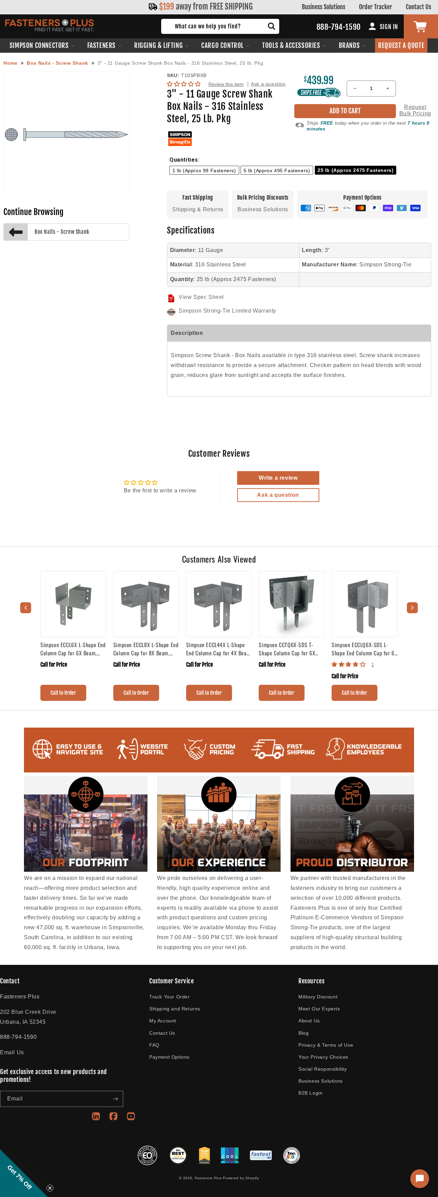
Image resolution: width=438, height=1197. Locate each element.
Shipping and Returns (174, 1008)
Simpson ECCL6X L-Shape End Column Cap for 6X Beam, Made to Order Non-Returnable (73, 649)
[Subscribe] (115, 1099)
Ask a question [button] (278, 495)
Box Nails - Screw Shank (57, 63)
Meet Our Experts (319, 1008)
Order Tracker (375, 7)
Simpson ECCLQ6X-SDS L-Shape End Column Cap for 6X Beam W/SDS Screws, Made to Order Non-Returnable (364, 649)
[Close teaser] (50, 1188)
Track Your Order (169, 996)
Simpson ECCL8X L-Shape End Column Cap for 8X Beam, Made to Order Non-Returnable (146, 649)
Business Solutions (323, 7)
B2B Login (310, 1093)
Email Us (12, 1052)
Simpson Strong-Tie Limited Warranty (227, 311)
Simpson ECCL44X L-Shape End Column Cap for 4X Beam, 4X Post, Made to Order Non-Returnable (219, 649)
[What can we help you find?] (271, 26)
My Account (162, 1020)
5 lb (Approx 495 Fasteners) (277, 170)
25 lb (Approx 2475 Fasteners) (356, 170)
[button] (42, 45)
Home (10, 63)
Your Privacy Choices (323, 1057)
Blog (303, 1033)
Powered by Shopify (241, 1178)
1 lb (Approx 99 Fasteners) (204, 170)
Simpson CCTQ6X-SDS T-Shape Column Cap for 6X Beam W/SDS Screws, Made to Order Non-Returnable (289, 649)
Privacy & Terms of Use (325, 1045)
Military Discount (317, 996)
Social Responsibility (322, 1069)
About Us (309, 1020)
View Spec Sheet (201, 297)
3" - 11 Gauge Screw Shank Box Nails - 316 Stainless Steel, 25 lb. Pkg (180, 63)
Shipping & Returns (197, 209)
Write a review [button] (278, 478)
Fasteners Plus (208, 1178)
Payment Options (169, 1057)
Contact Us (418, 7)
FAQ (154, 1045)
